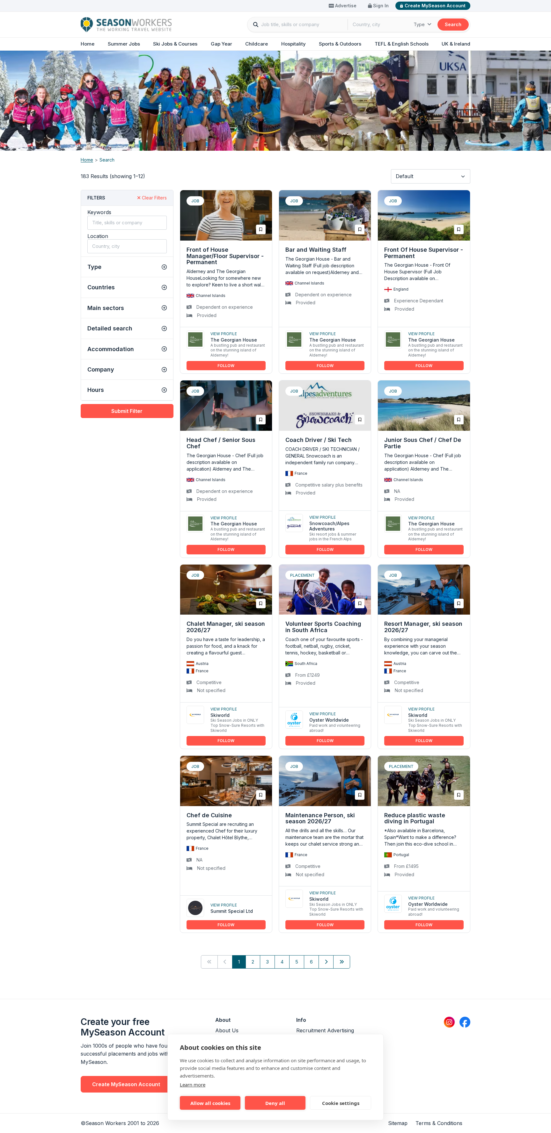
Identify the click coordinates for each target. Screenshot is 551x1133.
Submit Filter (127, 411)
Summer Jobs (124, 44)
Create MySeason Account (435, 5)
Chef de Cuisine (209, 815)
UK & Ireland (456, 44)
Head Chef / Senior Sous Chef (221, 443)
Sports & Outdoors (340, 44)
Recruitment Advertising (325, 1030)
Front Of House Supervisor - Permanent (423, 252)
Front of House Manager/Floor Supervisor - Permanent (225, 256)
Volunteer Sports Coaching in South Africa (323, 626)
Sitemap (398, 1123)
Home (87, 44)
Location (97, 236)
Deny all (275, 1103)
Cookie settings (340, 1103)
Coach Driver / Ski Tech (318, 440)
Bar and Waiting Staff (315, 249)
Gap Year (221, 44)
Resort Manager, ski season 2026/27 (423, 626)
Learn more (192, 1084)
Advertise (345, 5)
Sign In (380, 5)
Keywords (99, 212)
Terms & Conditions (438, 1123)
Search (453, 24)
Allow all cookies (210, 1103)
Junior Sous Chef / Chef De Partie (422, 443)
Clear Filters (154, 197)
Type (420, 24)
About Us (227, 1030)
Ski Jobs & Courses (175, 44)
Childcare (256, 44)
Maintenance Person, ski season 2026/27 (320, 818)
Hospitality (293, 44)
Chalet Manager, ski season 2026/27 (226, 626)
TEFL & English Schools (402, 44)
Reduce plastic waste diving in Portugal (414, 818)
